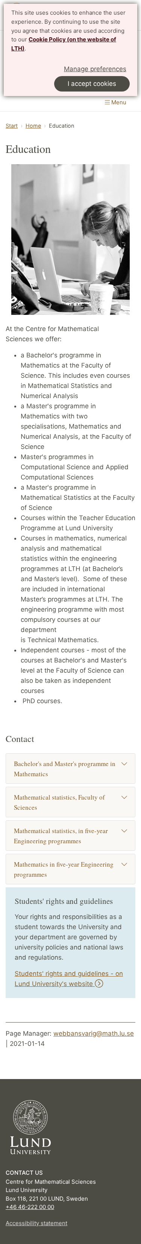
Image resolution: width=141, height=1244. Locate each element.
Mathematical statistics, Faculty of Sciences (59, 802)
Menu (118, 102)
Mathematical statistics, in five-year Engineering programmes (61, 835)
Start (12, 125)
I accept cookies (92, 83)
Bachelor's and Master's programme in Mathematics (64, 768)
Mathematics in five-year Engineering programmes (64, 869)
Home (33, 125)
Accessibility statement (36, 1223)
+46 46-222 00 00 (30, 1206)
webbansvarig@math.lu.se (93, 1033)
